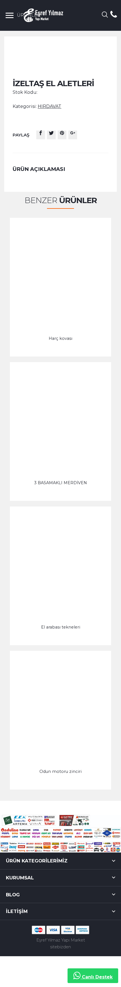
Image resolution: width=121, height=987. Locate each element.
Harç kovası (60, 338)
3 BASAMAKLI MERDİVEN (60, 482)
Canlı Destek (96, 977)
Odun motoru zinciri (60, 771)
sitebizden (60, 946)
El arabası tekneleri (60, 627)
